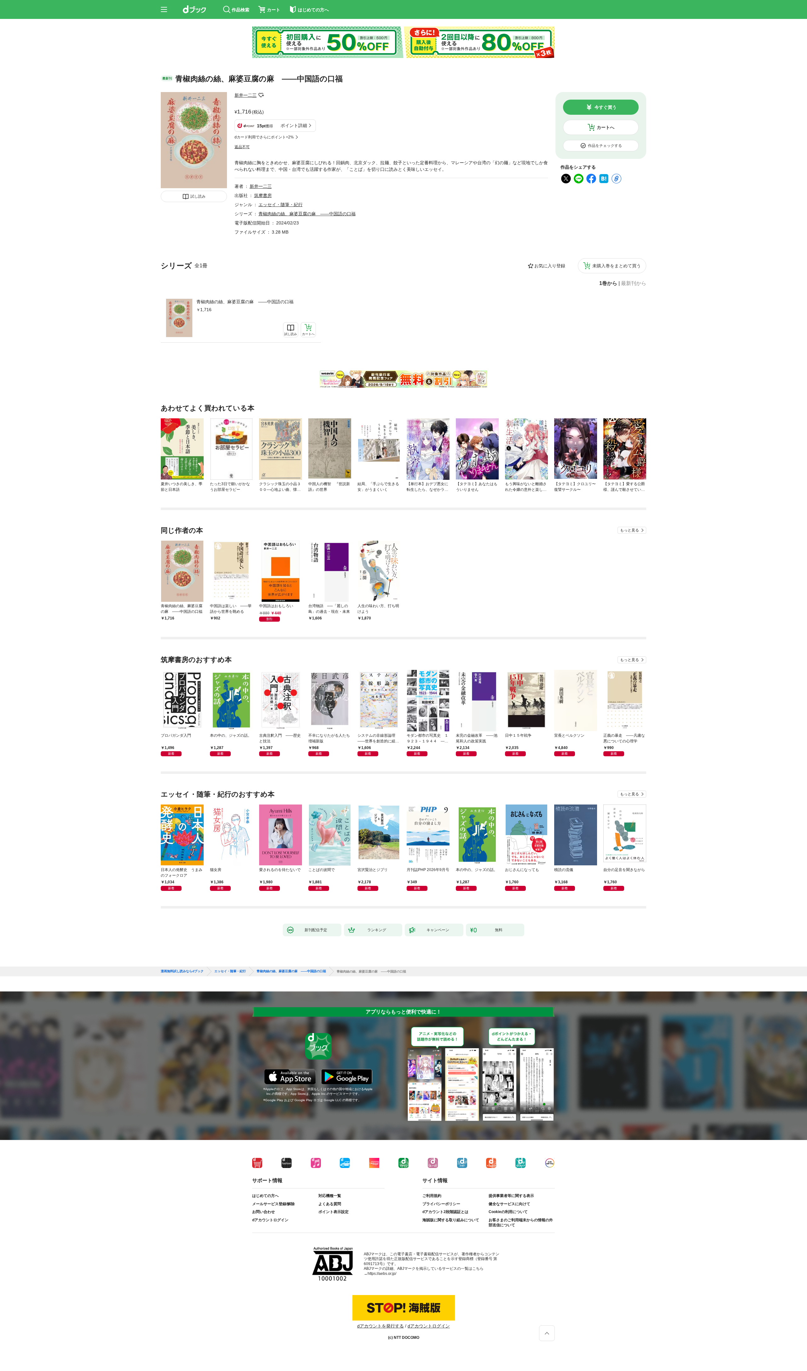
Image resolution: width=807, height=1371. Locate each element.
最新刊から (633, 283)
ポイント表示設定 (333, 1212)
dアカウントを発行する (380, 1325)
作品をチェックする (605, 145)
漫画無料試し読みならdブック (182, 971)
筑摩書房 (263, 195)
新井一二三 (246, 95)
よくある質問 (329, 1204)
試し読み (198, 196)
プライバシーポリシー (441, 1204)
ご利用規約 (431, 1196)
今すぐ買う (606, 107)
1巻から (608, 283)
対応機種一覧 (329, 1196)
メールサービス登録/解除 (273, 1204)
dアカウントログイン (270, 1220)
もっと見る (629, 530)
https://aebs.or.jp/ (382, 1273)
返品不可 (242, 147)
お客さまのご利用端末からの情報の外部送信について (521, 1222)
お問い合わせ (263, 1212)
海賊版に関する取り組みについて (450, 1220)
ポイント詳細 (294, 125)
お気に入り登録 (549, 265)
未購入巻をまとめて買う (616, 265)
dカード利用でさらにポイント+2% (264, 137)
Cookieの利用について (508, 1212)
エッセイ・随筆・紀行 (280, 204)
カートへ (605, 127)
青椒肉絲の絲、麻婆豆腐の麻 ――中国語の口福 (244, 301)
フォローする (261, 95)
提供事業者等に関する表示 (511, 1196)
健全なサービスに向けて (509, 1204)
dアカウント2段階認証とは (445, 1212)
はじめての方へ (265, 1196)
